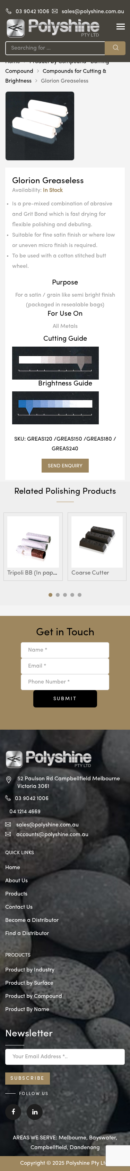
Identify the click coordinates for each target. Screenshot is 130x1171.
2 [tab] (58, 595)
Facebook (13, 1117)
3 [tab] (65, 595)
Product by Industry (29, 970)
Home (12, 868)
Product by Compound (33, 996)
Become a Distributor (32, 920)
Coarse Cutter (90, 573)
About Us (16, 881)
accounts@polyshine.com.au (52, 835)
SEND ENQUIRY (65, 466)
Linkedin (35, 1117)
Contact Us (19, 907)
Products (16, 894)
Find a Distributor (27, 933)
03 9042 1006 (32, 12)
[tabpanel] (33, 546)
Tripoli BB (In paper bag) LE (43, 573)
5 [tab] (79, 595)
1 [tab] (50, 595)
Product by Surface (29, 983)
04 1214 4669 (25, 812)
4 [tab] (72, 595)
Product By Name (27, 1009)
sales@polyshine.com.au (93, 12)
